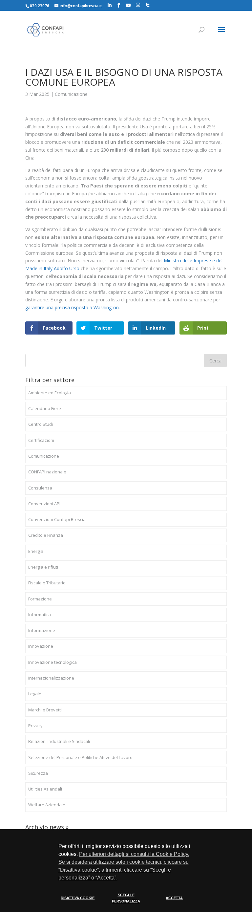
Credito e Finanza (45, 535)
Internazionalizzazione (51, 678)
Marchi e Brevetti (45, 710)
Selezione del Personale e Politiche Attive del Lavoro (80, 757)
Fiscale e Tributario (47, 583)
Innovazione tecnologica (52, 662)
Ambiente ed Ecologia (49, 393)
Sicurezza (38, 773)
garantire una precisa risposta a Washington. (72, 307)
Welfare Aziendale (46, 805)
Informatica (39, 615)
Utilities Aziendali (45, 789)
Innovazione (40, 646)
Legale (34, 694)
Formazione (40, 599)
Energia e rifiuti (43, 567)
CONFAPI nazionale (47, 472)
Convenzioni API (44, 504)
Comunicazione (71, 94)
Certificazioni (41, 440)
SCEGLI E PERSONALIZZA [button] (126, 898)
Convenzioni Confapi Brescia (57, 519)
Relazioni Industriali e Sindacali (59, 741)
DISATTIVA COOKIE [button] (77, 898)
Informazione (41, 630)
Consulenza (40, 488)
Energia (35, 551)
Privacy (35, 725)
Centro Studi (40, 424)
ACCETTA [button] (174, 898)
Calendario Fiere (44, 408)
